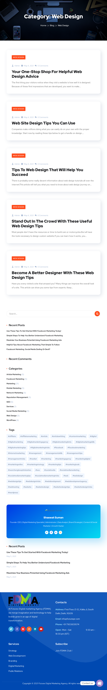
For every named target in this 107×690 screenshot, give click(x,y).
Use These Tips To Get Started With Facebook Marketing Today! (34, 331)
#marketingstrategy (35, 464)
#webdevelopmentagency (76, 481)
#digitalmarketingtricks (40, 447)
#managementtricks (16, 459)
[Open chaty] (99, 683)
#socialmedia (49, 470)
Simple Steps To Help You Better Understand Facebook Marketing (35, 335)
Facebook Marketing (15, 379)
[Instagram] (29, 629)
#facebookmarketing (76, 447)
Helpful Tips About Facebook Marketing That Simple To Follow (33, 344)
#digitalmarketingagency (37, 442)
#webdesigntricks (33, 481)
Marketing (11, 383)
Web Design (18, 57)
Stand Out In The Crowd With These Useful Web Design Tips (52, 223)
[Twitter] (11, 629)
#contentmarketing (77, 436)
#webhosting (13, 487)
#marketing (46, 459)
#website (27, 487)
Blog (52, 25)
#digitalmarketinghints (61, 442)
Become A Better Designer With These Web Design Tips (53, 275)
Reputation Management (17, 397)
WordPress (11, 420)
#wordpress (13, 492)
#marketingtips (54, 464)
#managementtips (74, 453)
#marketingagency (63, 459)
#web (66, 475)
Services (10, 406)
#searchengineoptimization (19, 470)
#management (35, 453)
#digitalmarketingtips (17, 447)
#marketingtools (72, 464)
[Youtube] (41, 629)
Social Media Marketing (16, 411)
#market (33, 459)
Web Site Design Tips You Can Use (43, 123)
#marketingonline (15, 464)
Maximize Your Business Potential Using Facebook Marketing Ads (34, 340)
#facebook (58, 447)
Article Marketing (14, 374)
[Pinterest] (23, 629)
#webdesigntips (14, 481)
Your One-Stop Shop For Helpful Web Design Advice (47, 74)
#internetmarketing (16, 453)
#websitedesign (42, 487)
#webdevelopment (53, 481)
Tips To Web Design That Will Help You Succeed (47, 172)
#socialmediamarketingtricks (47, 475)
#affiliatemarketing (28, 436)
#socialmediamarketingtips (19, 475)
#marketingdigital (82, 459)
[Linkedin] (35, 629)
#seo (37, 470)
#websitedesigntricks (83, 487)
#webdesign (78, 475)
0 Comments (42, 66)
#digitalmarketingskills (85, 442)
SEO (8, 402)
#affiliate (12, 436)
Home (43, 25)
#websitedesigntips (62, 487)
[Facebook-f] (17, 629)
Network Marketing (15, 393)
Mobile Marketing (14, 388)
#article (44, 436)
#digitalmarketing (15, 442)
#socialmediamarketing (69, 470)
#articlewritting (58, 436)
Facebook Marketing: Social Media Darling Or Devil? (28, 349)
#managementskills (54, 453)
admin (17, 66)
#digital (93, 436)
